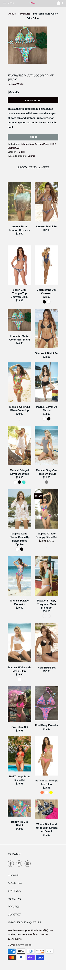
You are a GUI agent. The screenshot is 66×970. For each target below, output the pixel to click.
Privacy (13, 906)
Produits (25, 13)
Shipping (14, 890)
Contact (14, 914)
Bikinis (24, 144)
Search (13, 874)
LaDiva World (16, 84)
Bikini (22, 152)
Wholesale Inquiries (24, 922)
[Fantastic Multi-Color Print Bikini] (27, 45)
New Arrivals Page (39, 144)
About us (15, 882)
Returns (14, 898)
